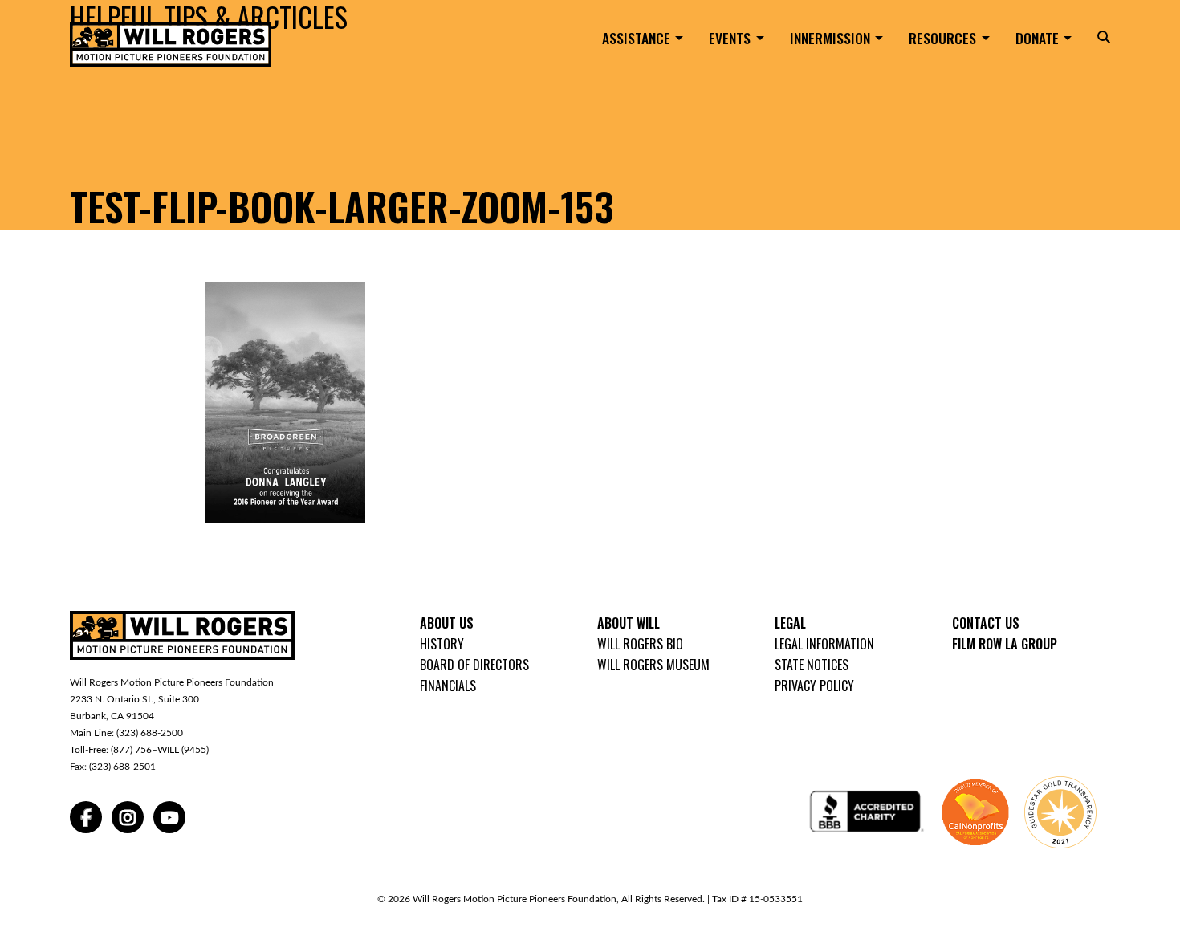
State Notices (811, 664)
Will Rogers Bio (640, 643)
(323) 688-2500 (149, 733)
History (442, 643)
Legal (790, 623)
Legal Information (824, 643)
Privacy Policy (814, 685)
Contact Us (985, 623)
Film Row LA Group (1004, 643)
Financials (448, 685)
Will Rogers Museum (653, 664)
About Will (628, 623)
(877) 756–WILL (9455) (160, 750)
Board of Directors (474, 664)
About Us (447, 623)
